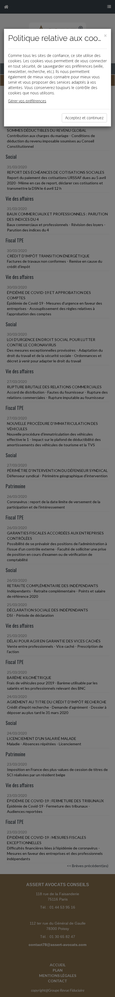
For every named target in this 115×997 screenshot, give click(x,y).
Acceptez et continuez (84, 117)
